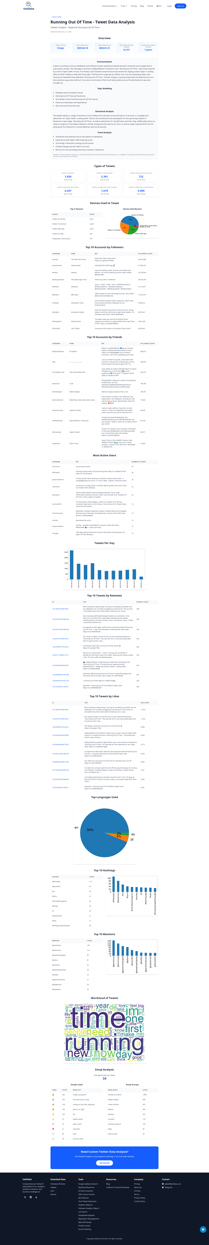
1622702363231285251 (60, 687)
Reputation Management (88, 1219)
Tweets (53, 1187)
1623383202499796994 (60, 735)
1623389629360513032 (60, 744)
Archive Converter (85, 1191)
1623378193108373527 (60, 639)
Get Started (105, 1163)
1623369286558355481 (60, 665)
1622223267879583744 (60, 619)
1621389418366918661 (60, 609)
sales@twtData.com (173, 1184)
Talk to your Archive (86, 1194)
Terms (136, 1194)
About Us (138, 1187)
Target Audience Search (88, 1184)
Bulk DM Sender (85, 1222)
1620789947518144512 (60, 647)
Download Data (108, 6)
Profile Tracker (84, 1226)
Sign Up (180, 6)
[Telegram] (203, 1229)
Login (169, 6)
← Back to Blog (56, 17)
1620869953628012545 (60, 762)
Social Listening (84, 1229)
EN (160, 6)
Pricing (134, 6)
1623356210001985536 (60, 629)
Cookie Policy (139, 1201)
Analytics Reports (85, 1205)
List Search (82, 1212)
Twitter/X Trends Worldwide (117, 1187)
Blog (142, 6)
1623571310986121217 (60, 655)
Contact (137, 1191)
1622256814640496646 (60, 779)
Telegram (168, 1187)
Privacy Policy (139, 1198)
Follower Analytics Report (88, 1208)
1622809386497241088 (60, 675)
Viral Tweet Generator (87, 1201)
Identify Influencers (86, 1187)
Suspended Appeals (86, 1215)
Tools (123, 6)
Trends (150, 6)
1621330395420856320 (60, 770)
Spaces (53, 1194)
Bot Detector (83, 1198)
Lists (52, 1191)
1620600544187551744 (60, 681)
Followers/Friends (58, 1184)
